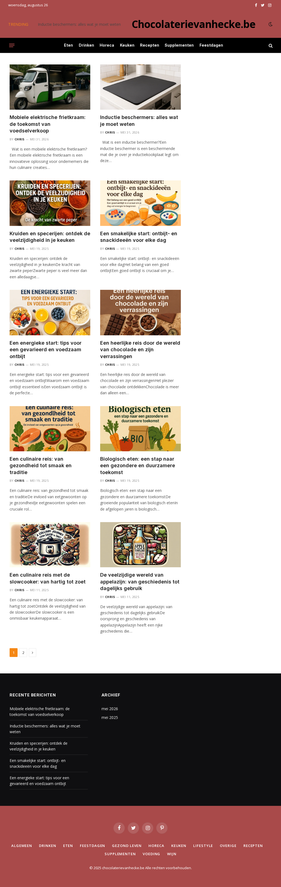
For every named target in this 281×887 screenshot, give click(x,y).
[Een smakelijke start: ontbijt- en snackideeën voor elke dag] (140, 203)
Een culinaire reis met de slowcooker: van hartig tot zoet (48, 578)
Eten (68, 45)
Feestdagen (211, 45)
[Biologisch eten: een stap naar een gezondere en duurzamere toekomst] (140, 428)
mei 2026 (110, 708)
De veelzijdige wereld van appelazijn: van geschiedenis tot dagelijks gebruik (139, 581)
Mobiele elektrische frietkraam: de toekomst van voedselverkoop (48, 124)
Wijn (171, 853)
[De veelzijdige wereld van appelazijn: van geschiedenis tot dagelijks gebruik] (140, 544)
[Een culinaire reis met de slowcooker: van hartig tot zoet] (50, 544)
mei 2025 (110, 717)
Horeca (107, 45)
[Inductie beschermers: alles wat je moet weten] (140, 87)
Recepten (149, 45)
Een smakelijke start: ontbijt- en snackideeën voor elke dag (138, 237)
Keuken (127, 45)
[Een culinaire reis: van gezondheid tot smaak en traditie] (50, 428)
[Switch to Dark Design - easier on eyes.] (270, 24)
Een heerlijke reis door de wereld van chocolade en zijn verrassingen (140, 349)
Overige (228, 845)
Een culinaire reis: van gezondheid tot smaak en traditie (41, 465)
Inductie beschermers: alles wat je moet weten (79, 24)
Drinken (86, 45)
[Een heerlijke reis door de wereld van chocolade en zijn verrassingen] (140, 312)
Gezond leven (127, 845)
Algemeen (21, 845)
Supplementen (179, 45)
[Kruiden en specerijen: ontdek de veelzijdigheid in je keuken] (50, 203)
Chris (20, 139)
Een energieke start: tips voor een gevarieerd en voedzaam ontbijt (46, 349)
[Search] (270, 45)
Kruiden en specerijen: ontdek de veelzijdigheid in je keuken (50, 237)
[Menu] (12, 45)
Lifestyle (203, 845)
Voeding (151, 853)
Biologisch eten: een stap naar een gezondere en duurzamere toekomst (137, 465)
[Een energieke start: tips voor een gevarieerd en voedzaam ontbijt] (50, 312)
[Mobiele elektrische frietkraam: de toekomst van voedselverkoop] (50, 87)
